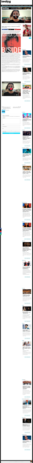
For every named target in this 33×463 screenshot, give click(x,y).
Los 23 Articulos (27, 303)
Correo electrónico (4, 126)
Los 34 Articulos (27, 449)
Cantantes (18, 5)
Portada (10, 5)
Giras (30, 5)
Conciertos (26, 5)
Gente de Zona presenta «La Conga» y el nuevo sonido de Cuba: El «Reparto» (27, 138)
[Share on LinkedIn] (0, 233)
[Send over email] (0, 234)
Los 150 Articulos (27, 81)
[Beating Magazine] (2, 5)
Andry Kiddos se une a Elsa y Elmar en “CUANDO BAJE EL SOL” (27, 348)
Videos (16, 28)
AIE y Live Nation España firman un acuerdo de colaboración (26, 267)
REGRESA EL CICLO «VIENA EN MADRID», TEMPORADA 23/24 (26, 295)
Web (2, 128)
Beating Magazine (7, 28)
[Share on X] (0, 230)
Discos (13, 28)
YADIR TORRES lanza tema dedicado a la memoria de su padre (27, 155)
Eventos (14, 5)
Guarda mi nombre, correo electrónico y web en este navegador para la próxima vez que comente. (11, 131)
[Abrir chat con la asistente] (31, 461)
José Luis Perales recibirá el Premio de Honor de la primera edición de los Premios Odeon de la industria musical (7, 107)
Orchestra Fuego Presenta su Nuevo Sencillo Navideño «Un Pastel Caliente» (27, 387)
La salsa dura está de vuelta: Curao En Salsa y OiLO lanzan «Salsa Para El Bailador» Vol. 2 (27, 210)
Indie (14, 28)
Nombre (3, 124)
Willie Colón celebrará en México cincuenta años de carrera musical (16, 107)
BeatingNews (6, 5)
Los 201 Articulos (27, 162)
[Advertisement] (19, 2)
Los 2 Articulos (27, 432)
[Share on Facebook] (0, 228)
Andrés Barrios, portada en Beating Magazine (27, 74)
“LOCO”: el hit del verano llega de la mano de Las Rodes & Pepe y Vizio (27, 172)
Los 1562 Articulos (27, 64)
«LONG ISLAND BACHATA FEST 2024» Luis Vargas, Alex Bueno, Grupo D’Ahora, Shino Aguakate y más (26, 92)
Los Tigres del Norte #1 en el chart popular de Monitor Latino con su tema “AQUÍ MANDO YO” (27, 249)
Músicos (22, 5)
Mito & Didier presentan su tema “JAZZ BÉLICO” (27, 312)
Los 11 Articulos (27, 321)
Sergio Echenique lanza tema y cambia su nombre (26, 330)
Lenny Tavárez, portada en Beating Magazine (27, 56)
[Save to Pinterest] (0, 231)
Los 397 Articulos (27, 219)
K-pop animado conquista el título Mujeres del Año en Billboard (27, 119)
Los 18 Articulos (27, 258)
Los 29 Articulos (27, 145)
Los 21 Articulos (27, 415)
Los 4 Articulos (27, 338)
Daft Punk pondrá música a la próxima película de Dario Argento (26, 425)
